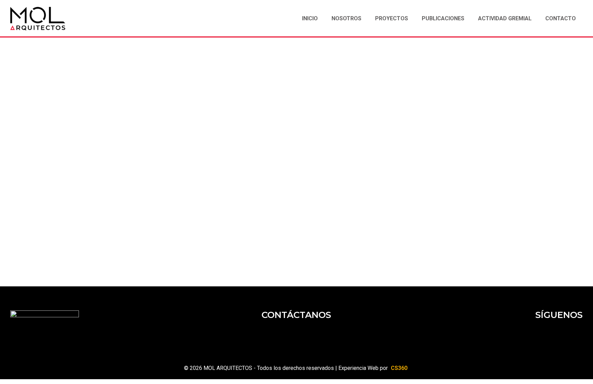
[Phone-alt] (327, 334)
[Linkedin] (533, 334)
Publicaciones (443, 18)
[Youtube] (574, 334)
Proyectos (391, 18)
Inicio (310, 18)
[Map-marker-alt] (306, 334)
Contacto (560, 18)
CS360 (399, 368)
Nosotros (346, 18)
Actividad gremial (505, 18)
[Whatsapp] (286, 334)
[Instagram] (553, 334)
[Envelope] (265, 334)
